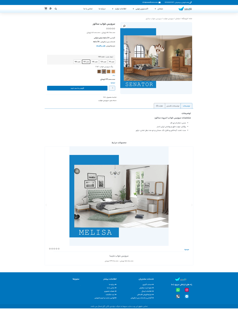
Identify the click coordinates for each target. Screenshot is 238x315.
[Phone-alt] (178, 296)
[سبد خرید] (45, 8)
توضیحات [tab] (186, 106)
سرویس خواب (168, 18)
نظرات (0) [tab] (159, 106)
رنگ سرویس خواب (106, 66)
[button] (55, 9)
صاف (113, 75)
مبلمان (160, 8)
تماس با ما (87, 8)
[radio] (111, 62)
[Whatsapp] (178, 290)
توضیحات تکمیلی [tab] (172, 106)
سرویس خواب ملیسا (119, 256)
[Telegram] (187, 296)
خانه (190, 18)
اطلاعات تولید (120, 8)
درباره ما (102, 8)
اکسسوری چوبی (142, 8)
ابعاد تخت (109, 57)
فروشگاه (185, 18)
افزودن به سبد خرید (77, 88)
